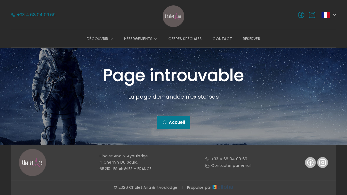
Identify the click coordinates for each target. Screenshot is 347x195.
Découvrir (98, 38)
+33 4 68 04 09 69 (229, 159)
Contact (222, 38)
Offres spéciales (185, 38)
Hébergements (139, 38)
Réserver (251, 38)
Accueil (176, 122)
